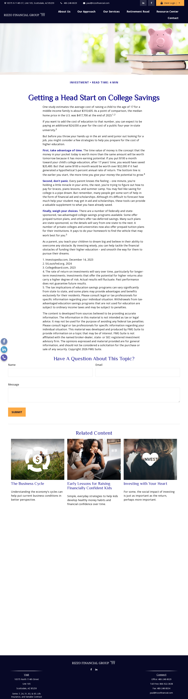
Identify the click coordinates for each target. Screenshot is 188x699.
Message (13, 384)
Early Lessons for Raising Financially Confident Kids (89, 485)
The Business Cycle (27, 483)
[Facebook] (151, 3)
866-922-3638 (166, 683)
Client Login (169, 3)
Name (12, 364)
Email (98, 364)
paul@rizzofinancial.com (98, 3)
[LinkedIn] (143, 3)
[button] (64, 11)
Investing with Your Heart (145, 483)
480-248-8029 (70, 3)
